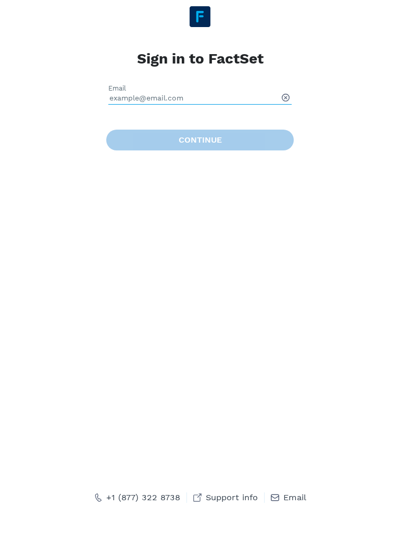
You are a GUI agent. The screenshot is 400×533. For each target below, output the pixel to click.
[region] (200, 266)
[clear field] (285, 98)
